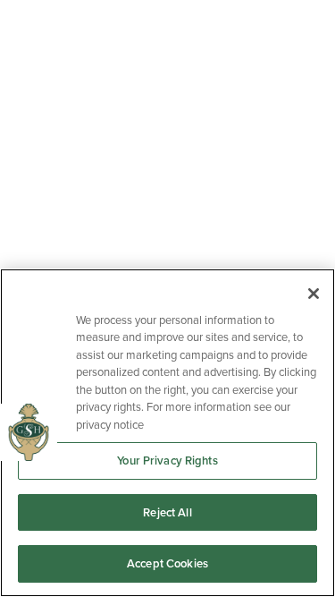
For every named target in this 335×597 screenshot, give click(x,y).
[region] (167, 433)
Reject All (167, 512)
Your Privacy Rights (167, 460)
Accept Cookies (167, 563)
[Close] (313, 293)
